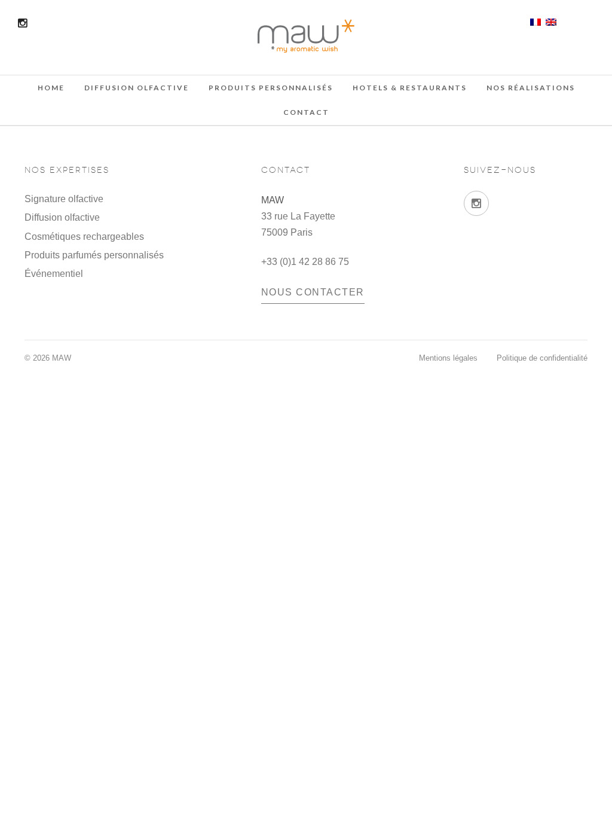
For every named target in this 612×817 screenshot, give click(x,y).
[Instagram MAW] (476, 203)
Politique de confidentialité (542, 357)
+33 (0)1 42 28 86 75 (305, 262)
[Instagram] (22, 23)
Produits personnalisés (271, 87)
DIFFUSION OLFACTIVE (136, 87)
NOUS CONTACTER (313, 292)
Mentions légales (448, 357)
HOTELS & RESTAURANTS (410, 87)
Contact (306, 112)
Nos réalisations (530, 87)
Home (51, 87)
